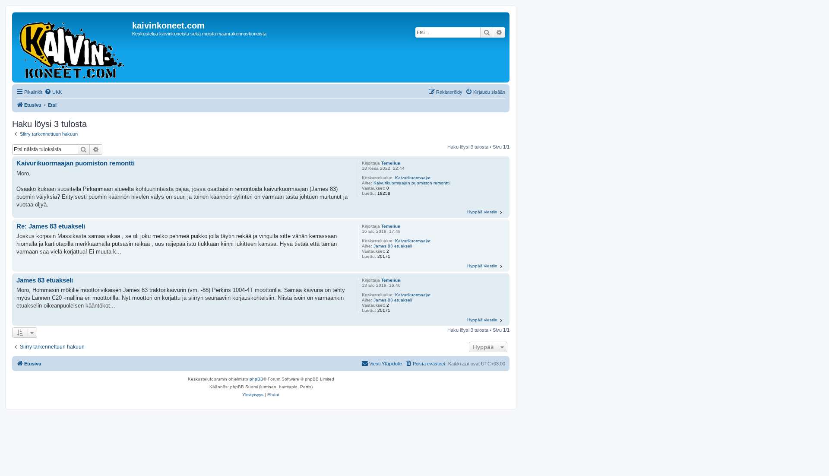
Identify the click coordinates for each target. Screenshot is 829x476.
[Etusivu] (73, 47)
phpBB (256, 379)
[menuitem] (53, 92)
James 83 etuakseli (392, 246)
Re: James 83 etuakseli (50, 226)
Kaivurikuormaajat (412, 177)
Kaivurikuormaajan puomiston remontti (411, 183)
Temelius (390, 163)
